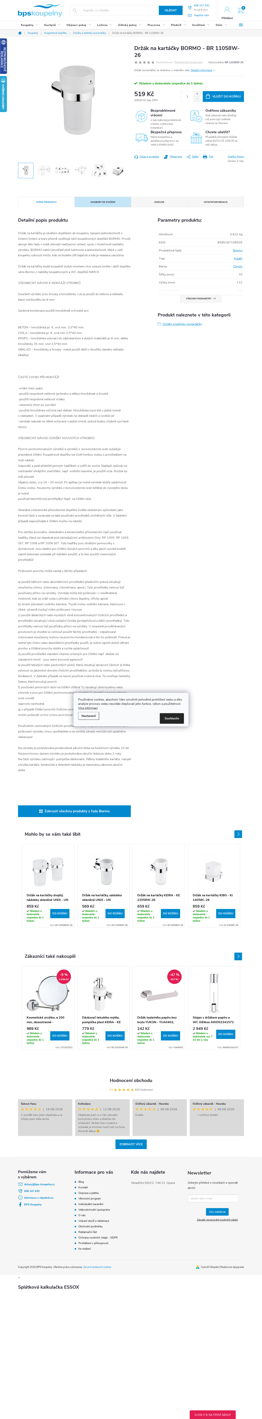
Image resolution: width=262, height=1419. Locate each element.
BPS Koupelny (33, 1204)
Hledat (171, 10)
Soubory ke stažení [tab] (103, 202)
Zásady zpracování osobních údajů (217, 1219)
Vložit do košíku (226, 96)
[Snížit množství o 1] (197, 99)
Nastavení (89, 716)
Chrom (237, 266)
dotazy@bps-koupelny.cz (39, 1184)
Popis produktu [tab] (46, 202)
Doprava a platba (88, 1193)
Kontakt (83, 1187)
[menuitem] (29, 25)
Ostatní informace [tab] (215, 202)
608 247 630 (32, 1191)
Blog (81, 1182)
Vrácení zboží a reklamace (93, 1221)
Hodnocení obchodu (131, 1080)
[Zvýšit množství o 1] (197, 94)
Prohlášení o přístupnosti (93, 1243)
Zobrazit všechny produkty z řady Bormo (77, 811)
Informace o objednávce (38, 1198)
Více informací (88, 708)
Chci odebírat (217, 1211)
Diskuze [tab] (159, 202)
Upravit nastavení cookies (97, 1267)
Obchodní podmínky (90, 1226)
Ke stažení (84, 1249)
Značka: (236, 156)
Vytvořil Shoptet (210, 1267)
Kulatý (238, 258)
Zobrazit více (131, 1144)
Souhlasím (172, 718)
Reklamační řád (87, 1232)
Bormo (237, 250)
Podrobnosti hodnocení (188, 62)
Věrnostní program (89, 1198)
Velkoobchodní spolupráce (94, 1210)
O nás (82, 1215)
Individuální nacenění (90, 1204)
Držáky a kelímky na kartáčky (182, 324)
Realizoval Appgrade (232, 1267)
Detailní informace (201, 70)
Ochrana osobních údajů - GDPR (98, 1237)
